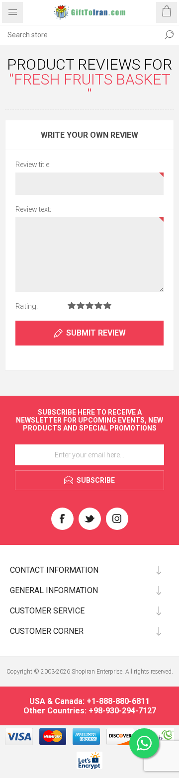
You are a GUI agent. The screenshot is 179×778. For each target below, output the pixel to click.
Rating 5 (107, 305)
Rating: (26, 306)
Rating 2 (80, 305)
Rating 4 (98, 305)
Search (169, 35)
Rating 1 (71, 305)
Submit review (96, 333)
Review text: (33, 209)
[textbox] (79, 35)
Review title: (33, 165)
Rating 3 (89, 305)
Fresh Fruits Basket (92, 79)
